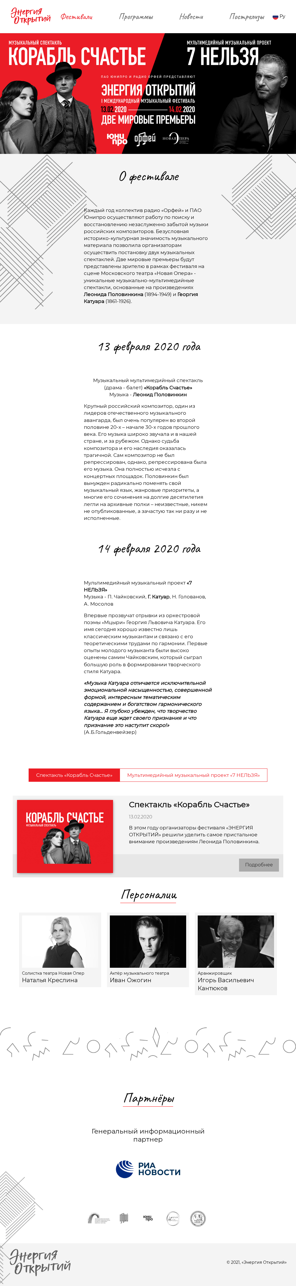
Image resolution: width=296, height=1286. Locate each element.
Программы (135, 16)
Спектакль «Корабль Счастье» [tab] (74, 775)
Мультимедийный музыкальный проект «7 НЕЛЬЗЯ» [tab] (193, 775)
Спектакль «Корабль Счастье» (189, 804)
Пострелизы (246, 16)
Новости (190, 16)
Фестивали (76, 16)
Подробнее (259, 865)
